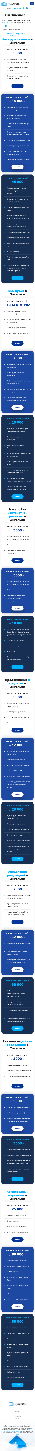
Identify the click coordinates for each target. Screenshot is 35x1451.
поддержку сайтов (16, 1431)
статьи (17, 1434)
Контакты (17, 1418)
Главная (16, 1411)
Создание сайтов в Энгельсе (15, 33)
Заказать (17, 86)
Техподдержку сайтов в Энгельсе (17, 35)
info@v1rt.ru (5, 22)
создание (30, 1429)
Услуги (16, 1414)
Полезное (17, 1416)
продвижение (6, 1431)
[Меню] (32, 3)
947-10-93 (14, 8)
